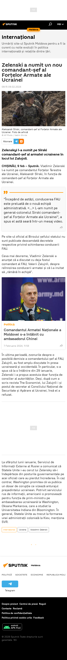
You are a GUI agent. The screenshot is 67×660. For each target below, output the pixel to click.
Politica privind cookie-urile (17, 617)
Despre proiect (10, 603)
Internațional (9, 529)
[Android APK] (12, 627)
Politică (9, 324)
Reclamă (17, 608)
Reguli (42, 603)
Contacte (7, 608)
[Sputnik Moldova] (10, 25)
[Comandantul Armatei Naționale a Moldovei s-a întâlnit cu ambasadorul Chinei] (33, 299)
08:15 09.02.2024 (11, 86)
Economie (37, 574)
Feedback (38, 617)
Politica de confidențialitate (17, 613)
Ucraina (22, 529)
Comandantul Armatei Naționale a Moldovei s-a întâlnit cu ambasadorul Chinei (32, 334)
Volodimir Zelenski (38, 529)
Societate (21, 574)
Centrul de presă (28, 603)
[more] (61, 227)
